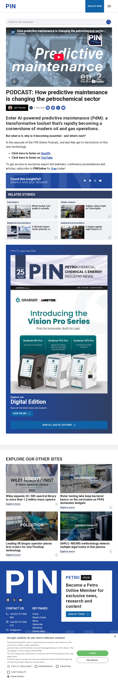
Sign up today (76, 614)
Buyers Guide (39, 617)
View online (20, 413)
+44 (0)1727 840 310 (18, 624)
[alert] (59, 656)
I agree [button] (92, 653)
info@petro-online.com (16, 632)
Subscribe (38, 624)
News (35, 621)
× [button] (115, 636)
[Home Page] (10, 6)
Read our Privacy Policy (34, 662)
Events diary (39, 631)
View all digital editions (57, 425)
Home (36, 614)
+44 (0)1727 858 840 (18, 616)
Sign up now (95, 6)
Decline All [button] (92, 660)
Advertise (37, 627)
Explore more (13, 504)
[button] (8, 666)
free (54, 168)
